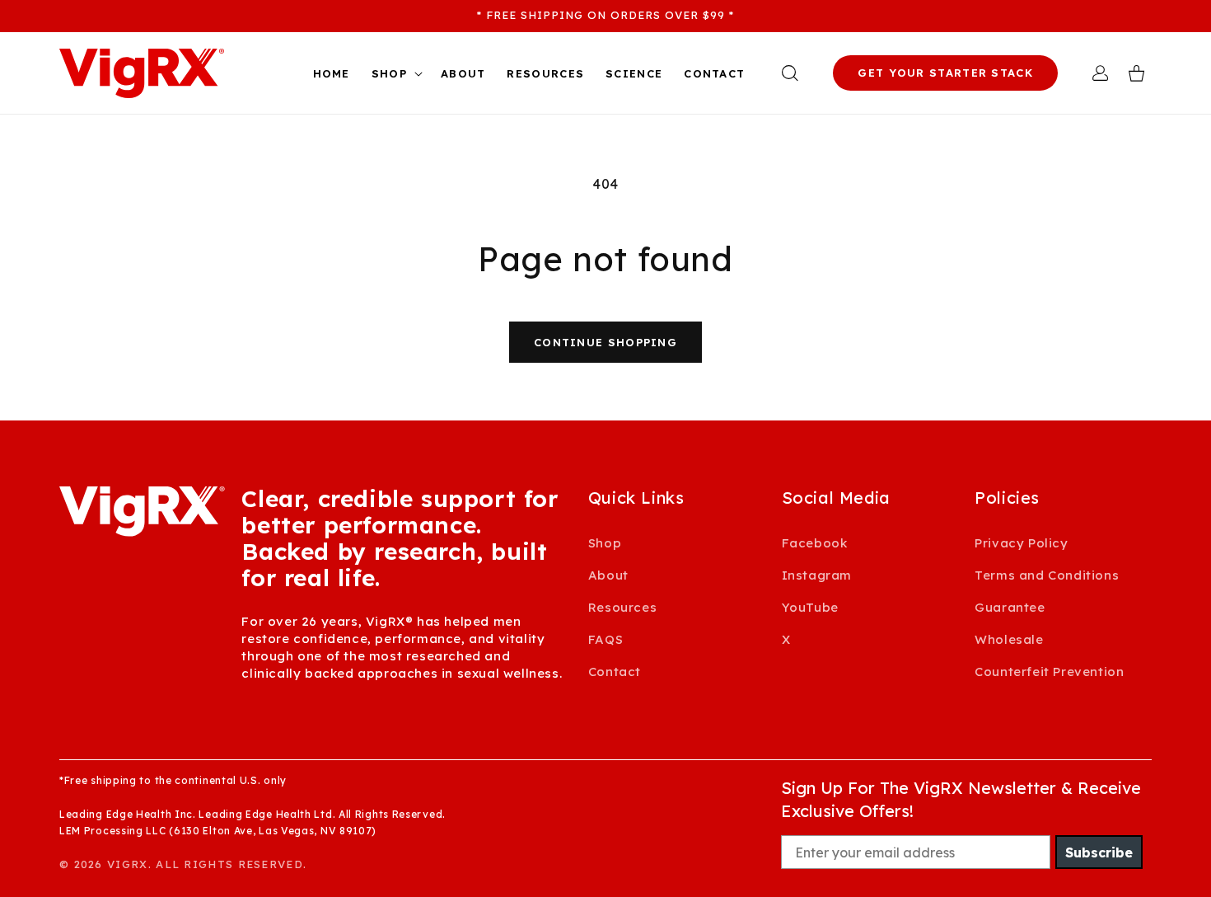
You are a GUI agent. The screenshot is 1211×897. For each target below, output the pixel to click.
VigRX (127, 864)
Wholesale (1009, 639)
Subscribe (1099, 852)
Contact (614, 671)
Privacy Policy (1021, 543)
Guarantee (1010, 607)
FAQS (605, 639)
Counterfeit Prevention (1049, 671)
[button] (395, 74)
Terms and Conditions (1047, 575)
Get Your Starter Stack (945, 72)
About (608, 575)
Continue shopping (605, 342)
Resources (622, 607)
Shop (604, 543)
